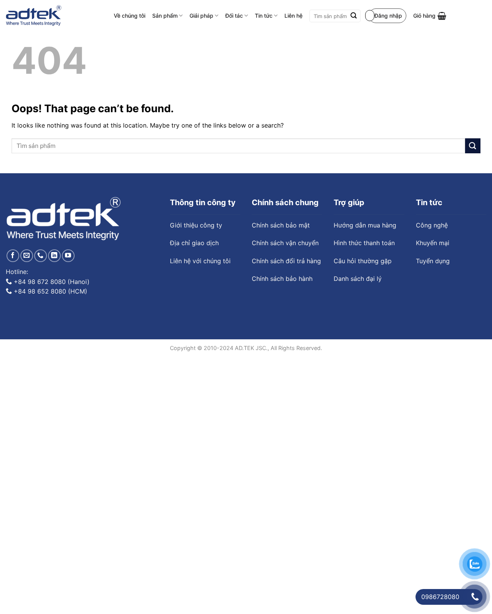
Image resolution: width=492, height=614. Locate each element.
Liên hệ (293, 15)
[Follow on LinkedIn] (54, 255)
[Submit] (353, 16)
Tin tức (264, 15)
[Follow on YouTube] (68, 255)
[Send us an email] (26, 255)
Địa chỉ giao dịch (194, 243)
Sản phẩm (165, 15)
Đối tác (234, 15)
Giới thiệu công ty (196, 225)
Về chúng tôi (129, 15)
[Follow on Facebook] (13, 255)
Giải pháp (201, 15)
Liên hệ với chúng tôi (200, 261)
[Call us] (40, 255)
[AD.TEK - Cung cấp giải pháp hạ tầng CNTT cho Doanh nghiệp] (34, 16)
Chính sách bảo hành (282, 278)
